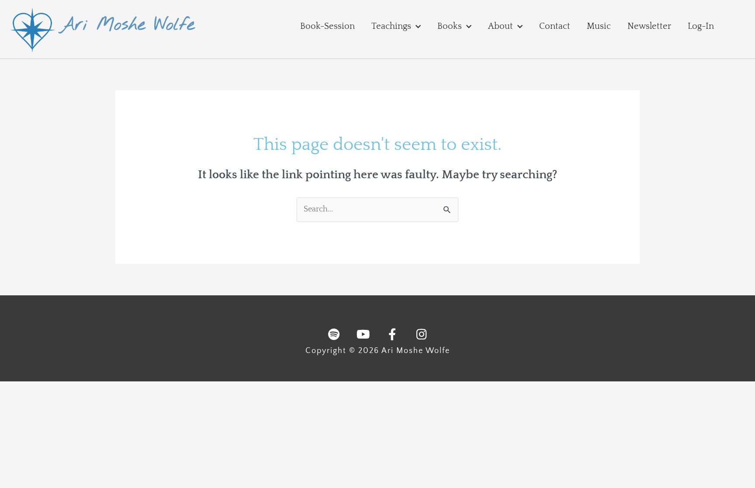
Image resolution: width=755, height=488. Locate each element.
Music (599, 26)
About (500, 26)
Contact (554, 26)
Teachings (391, 26)
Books (449, 26)
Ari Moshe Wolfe (127, 25)
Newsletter (649, 26)
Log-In (701, 26)
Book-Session (327, 26)
